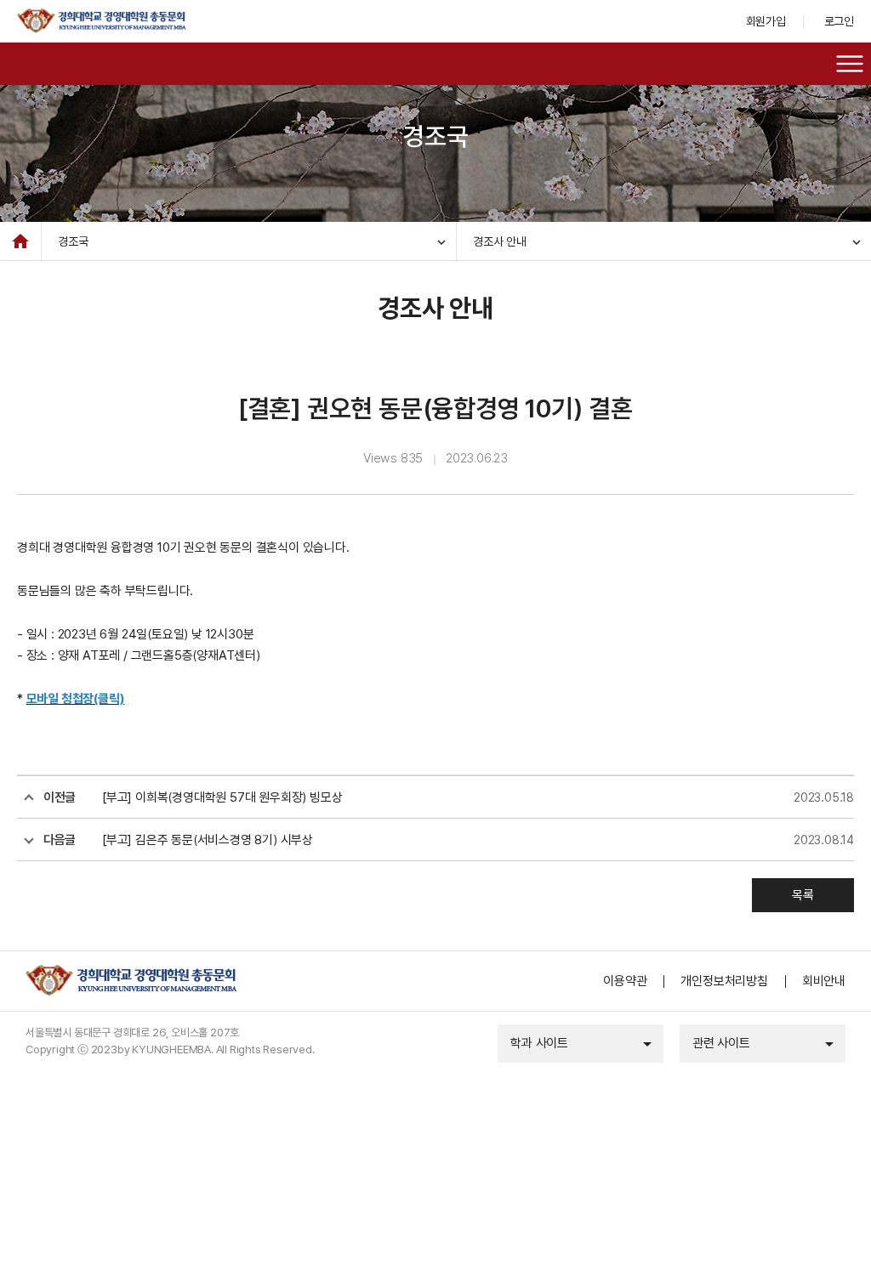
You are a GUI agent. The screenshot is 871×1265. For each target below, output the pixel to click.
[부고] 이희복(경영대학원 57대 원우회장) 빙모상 (222, 797)
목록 (803, 895)
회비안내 (823, 981)
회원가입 (766, 21)
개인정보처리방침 (723, 981)
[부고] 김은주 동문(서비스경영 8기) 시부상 (207, 840)
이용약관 (624, 981)
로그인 (839, 21)
